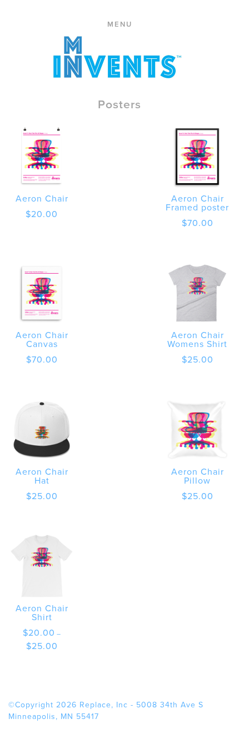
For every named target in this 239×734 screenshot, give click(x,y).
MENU (119, 24)
